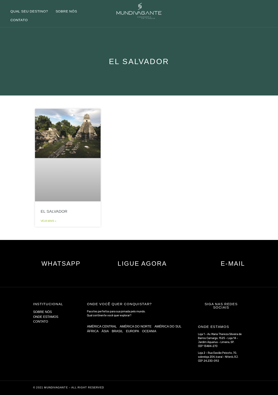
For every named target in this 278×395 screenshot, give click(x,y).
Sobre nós (66, 11)
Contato (19, 20)
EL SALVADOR (54, 211)
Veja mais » (48, 220)
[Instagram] (267, 11)
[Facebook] (258, 11)
